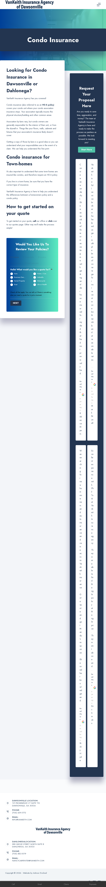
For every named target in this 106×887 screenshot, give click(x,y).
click (50, 221)
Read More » (81, 387)
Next (16, 303)
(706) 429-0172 (19, 812)
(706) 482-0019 (19, 853)
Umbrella (40, 277)
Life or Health (42, 284)
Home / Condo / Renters (44, 273)
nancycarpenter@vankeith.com (28, 860)
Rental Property (19, 281)
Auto (15, 273)
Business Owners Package (21, 277)
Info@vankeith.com (22, 819)
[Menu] (99, 4)
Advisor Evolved (40, 873)
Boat (15, 284)
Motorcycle (41, 281)
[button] (86, 150)
